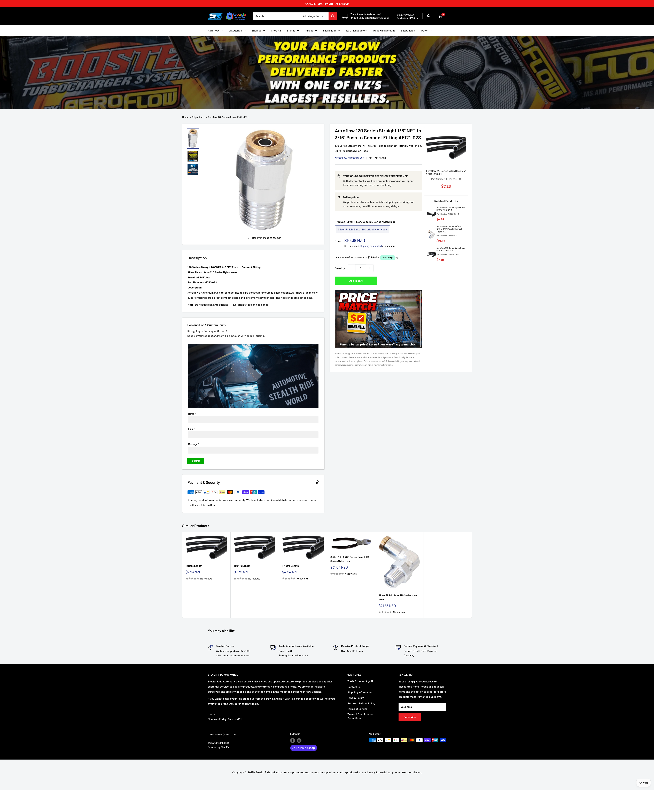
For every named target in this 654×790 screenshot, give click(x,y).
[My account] (428, 16)
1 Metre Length (194, 565)
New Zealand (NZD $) (220, 734)
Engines (256, 30)
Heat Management (384, 30)
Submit (196, 460)
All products (198, 117)
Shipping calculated (371, 245)
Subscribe (410, 717)
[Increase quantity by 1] (369, 268)
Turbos (309, 30)
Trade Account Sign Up (360, 681)
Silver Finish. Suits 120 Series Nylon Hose (398, 597)
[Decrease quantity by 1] (351, 268)
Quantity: (340, 268)
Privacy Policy (355, 697)
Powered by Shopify (218, 747)
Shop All (276, 30)
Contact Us (354, 686)
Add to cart (356, 280)
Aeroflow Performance (349, 158)
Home (185, 117)
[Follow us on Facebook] (292, 740)
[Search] (333, 16)
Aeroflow (213, 30)
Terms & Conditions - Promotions (359, 716)
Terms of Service (357, 708)
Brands (291, 30)
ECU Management (356, 30)
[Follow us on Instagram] (299, 740)
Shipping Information (359, 692)
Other (424, 30)
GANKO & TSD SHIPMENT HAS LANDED (327, 3)
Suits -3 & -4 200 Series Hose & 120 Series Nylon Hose (350, 558)
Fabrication (330, 30)
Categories (235, 30)
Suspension (408, 30)
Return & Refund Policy (361, 703)
